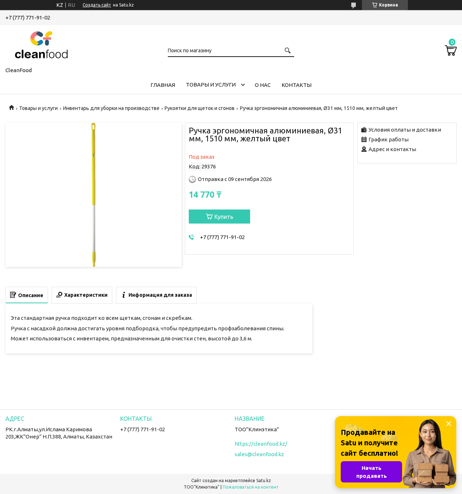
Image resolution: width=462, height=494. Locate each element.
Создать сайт (97, 5)
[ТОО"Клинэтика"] (41, 44)
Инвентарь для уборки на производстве (111, 108)
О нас (263, 85)
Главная (163, 85)
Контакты (296, 85)
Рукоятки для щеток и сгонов (200, 108)
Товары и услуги (211, 84)
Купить (223, 216)
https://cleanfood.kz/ (261, 444)
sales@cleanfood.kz (259, 454)
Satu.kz (263, 480)
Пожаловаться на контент (251, 487)
